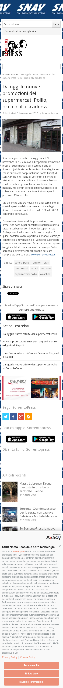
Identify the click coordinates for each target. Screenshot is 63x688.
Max (44, 113)
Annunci (15, 74)
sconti (34, 268)
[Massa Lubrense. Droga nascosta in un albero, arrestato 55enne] (10, 501)
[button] (60, 546)
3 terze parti (18, 551)
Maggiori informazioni (31, 681)
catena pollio (22, 262)
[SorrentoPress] (31, 47)
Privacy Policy (9, 657)
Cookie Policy (27, 657)
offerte (37, 262)
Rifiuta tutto (31, 673)
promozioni (21, 268)
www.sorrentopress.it (43, 254)
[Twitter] (5, 416)
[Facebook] (13, 416)
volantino (45, 274)
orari (46, 262)
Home (5, 74)
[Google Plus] (21, 416)
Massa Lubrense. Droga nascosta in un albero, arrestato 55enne (35, 487)
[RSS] (28, 416)
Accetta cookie (31, 665)
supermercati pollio (26, 274)
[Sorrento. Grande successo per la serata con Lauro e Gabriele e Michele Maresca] (10, 521)
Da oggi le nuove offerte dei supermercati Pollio (30, 334)
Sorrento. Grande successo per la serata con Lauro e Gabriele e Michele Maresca (38, 512)
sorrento (46, 268)
